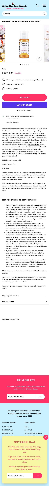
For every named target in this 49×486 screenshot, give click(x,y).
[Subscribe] (37, 475)
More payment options (24, 110)
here (37, 151)
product (39, 286)
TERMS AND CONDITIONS (33, 433)
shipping (26, 286)
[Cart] (37, 5)
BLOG (26, 427)
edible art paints (33, 145)
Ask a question (8, 301)
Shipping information (10, 296)
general (32, 286)
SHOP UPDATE (7, 427)
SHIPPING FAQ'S (7, 430)
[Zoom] (39, 58)
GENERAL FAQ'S (7, 433)
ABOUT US (28, 430)
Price (4, 69)
